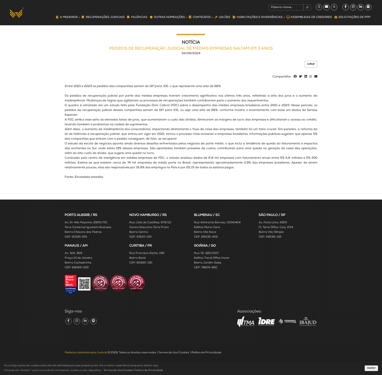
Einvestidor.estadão (89, 177)
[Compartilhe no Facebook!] (295, 76)
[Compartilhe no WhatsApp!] (310, 76)
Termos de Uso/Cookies (174, 352)
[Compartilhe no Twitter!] (300, 76)
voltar (311, 64)
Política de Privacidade (206, 352)
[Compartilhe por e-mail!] (315, 76)
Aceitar (371, 368)
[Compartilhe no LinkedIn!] (305, 76)
